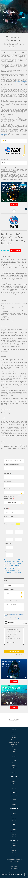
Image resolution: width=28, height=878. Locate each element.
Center (14, 763)
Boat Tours (14, 744)
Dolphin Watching (14, 742)
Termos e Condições (15, 618)
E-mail (6, 508)
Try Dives (14, 737)
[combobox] (14, 502)
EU (6, 551)
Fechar (26, 209)
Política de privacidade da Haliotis (13, 615)
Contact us (4, 134)
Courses (7, 457)
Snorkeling (14, 739)
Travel (14, 749)
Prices (14, 754)
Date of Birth (8, 488)
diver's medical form (21, 81)
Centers (14, 732)
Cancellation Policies (14, 861)
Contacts (14, 756)
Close (25, 874)
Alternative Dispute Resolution (14, 859)
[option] (14, 719)
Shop (14, 751)
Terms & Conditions (14, 868)
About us (14, 770)
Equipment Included (12, 524)
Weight (18, 528)
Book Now (14, 204)
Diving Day (14, 767)
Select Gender (9, 498)
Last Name (8, 481)
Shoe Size (8, 543)
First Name (8, 473)
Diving (14, 747)
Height (7, 528)
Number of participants (11, 464)
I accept (13, 615)
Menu (25, 2)
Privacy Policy (14, 864)
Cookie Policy (14, 866)
